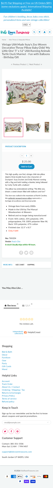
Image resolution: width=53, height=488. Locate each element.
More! (4, 369)
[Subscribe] (48, 422)
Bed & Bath (7, 351)
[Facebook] (11, 431)
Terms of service (9, 398)
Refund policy (8, 401)
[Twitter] (5, 431)
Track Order (7, 384)
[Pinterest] (17, 431)
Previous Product (19, 64)
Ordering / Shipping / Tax (13, 390)
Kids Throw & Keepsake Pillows (19, 40)
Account (6, 381)
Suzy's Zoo (16, 241)
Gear (4, 360)
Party (4, 363)
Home (4, 40)
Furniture (6, 357)
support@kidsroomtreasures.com (17, 451)
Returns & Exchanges (11, 392)
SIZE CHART (20, 265)
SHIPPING (31, 265)
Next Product (35, 64)
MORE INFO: (7, 265)
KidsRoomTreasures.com (30, 471)
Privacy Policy (8, 395)
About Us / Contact (11, 387)
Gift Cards (6, 366)
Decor (4, 354)
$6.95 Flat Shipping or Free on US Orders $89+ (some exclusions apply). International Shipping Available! (26, 6)
